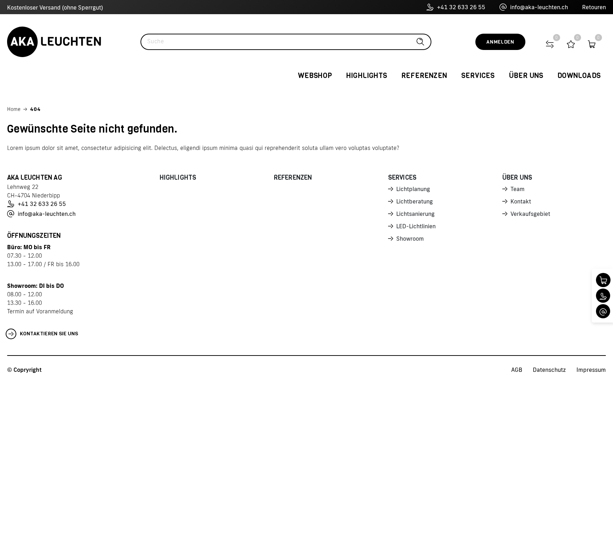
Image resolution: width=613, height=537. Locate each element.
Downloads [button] (579, 75)
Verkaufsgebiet (530, 213)
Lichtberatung (414, 201)
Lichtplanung (413, 188)
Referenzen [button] (424, 75)
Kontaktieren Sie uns (49, 333)
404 (35, 109)
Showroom (410, 238)
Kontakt (520, 201)
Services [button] (478, 75)
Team (517, 188)
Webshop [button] (315, 75)
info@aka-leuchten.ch (539, 7)
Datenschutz (549, 369)
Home (14, 109)
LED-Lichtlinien (416, 226)
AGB (516, 369)
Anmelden (500, 42)
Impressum (591, 369)
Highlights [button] (366, 75)
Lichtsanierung (415, 213)
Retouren (594, 7)
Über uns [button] (526, 75)
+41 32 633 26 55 (461, 7)
